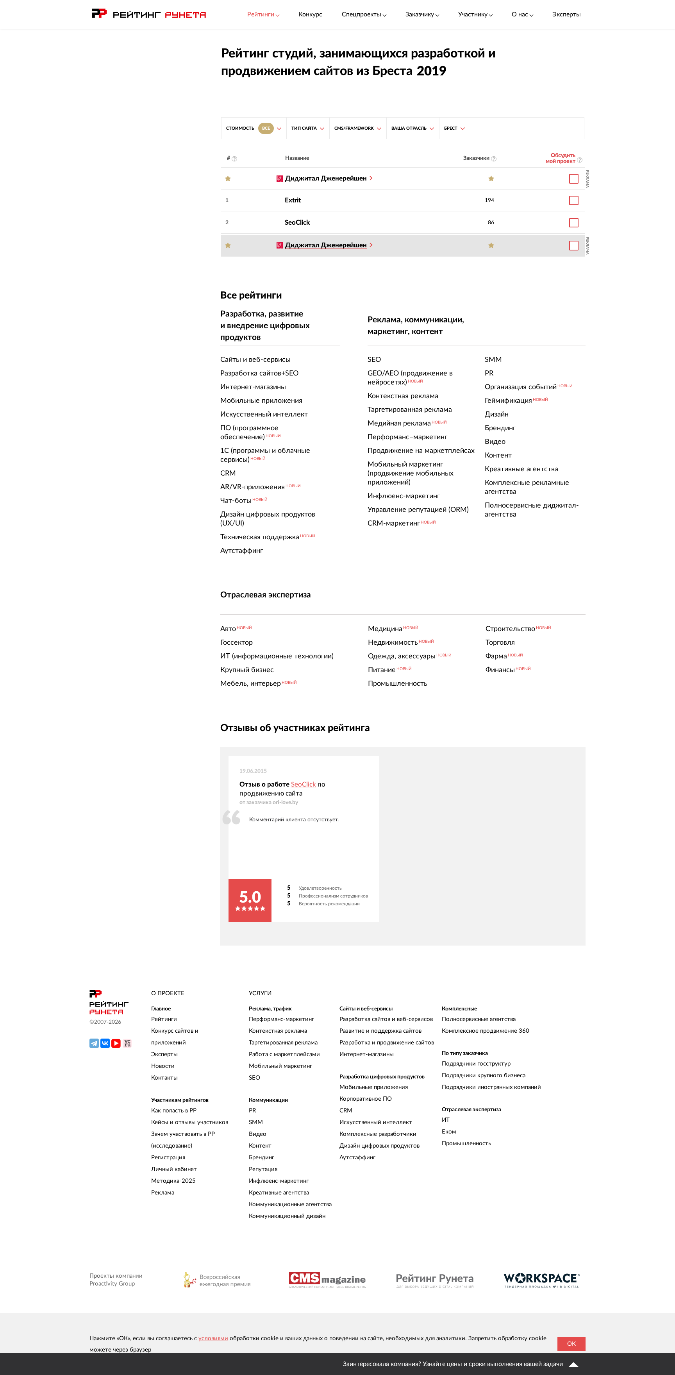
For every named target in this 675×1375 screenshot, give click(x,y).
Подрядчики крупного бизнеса (483, 1075)
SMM (256, 1122)
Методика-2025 (173, 1181)
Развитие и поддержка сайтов (380, 1031)
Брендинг (261, 1157)
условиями (213, 1338)
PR (252, 1111)
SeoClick (297, 222)
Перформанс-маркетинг (281, 1019)
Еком (449, 1132)
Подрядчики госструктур (476, 1064)
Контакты (164, 1078)
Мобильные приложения (373, 1087)
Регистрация (168, 1157)
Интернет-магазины (366, 1054)
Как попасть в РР (173, 1111)
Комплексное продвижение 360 (485, 1031)
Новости (163, 1066)
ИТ (446, 1120)
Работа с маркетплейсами (284, 1054)
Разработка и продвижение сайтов (386, 1043)
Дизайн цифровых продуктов (379, 1146)
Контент (260, 1146)
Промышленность (466, 1143)
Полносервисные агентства (479, 1019)
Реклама (162, 1193)
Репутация (263, 1169)
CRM (345, 1111)
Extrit (293, 200)
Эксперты (566, 14)
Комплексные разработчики (377, 1134)
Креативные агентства (279, 1193)
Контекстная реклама (278, 1031)
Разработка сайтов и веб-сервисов (386, 1019)
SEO (254, 1078)
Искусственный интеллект (375, 1122)
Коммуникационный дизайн (287, 1216)
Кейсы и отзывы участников (189, 1122)
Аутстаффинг (357, 1157)
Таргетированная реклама (283, 1043)
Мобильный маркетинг (280, 1066)
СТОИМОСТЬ (248, 128)
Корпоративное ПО (365, 1099)
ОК (571, 1344)
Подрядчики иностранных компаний (491, 1087)
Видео (257, 1134)
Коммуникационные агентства (290, 1204)
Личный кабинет (174, 1169)
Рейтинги (164, 1019)
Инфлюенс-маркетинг (279, 1181)
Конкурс (310, 14)
